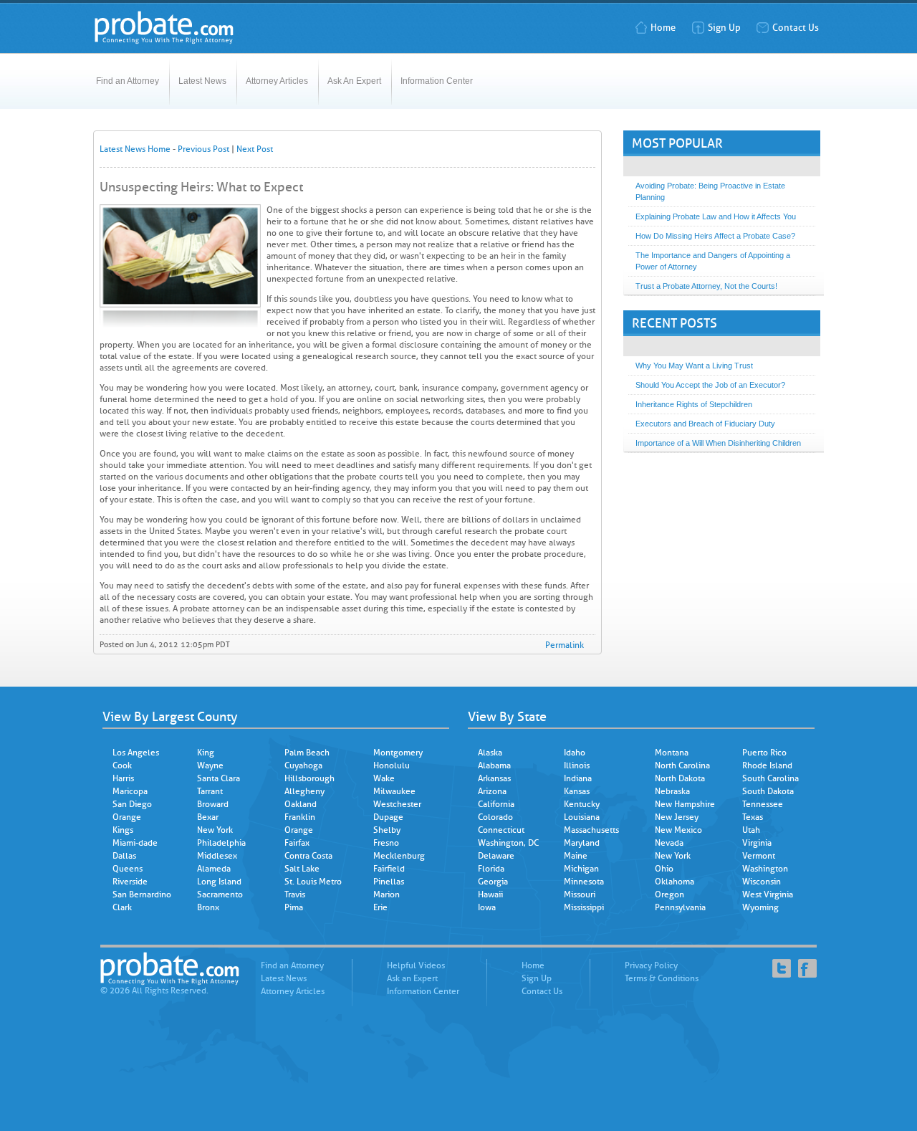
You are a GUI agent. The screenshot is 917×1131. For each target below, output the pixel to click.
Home (663, 27)
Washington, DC (508, 843)
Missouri (579, 894)
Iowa (487, 907)
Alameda (214, 869)
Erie (380, 907)
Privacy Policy (651, 965)
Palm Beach (307, 753)
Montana (671, 753)
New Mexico (678, 830)
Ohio (664, 869)
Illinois (577, 765)
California (496, 804)
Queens (127, 869)
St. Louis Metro (313, 882)
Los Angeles (135, 753)
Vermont (758, 856)
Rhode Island (767, 765)
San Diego (132, 804)
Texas (752, 817)
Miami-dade (135, 843)
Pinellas (388, 882)
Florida (491, 869)
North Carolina (682, 765)
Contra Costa (308, 856)
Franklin (299, 817)
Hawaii (490, 894)
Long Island (219, 882)
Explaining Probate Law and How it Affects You (715, 216)
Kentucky (582, 804)
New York (215, 830)
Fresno (386, 843)
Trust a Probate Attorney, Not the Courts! (706, 286)
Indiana (578, 778)
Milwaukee (394, 791)
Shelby (386, 830)
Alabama (494, 765)
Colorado (495, 817)
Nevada (669, 843)
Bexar (208, 817)
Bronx (208, 907)
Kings (122, 830)
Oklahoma (674, 882)
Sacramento (220, 894)
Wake (384, 778)
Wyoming (760, 907)
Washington (765, 869)
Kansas (577, 791)
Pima (293, 907)
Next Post (254, 149)
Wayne (210, 765)
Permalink (564, 645)
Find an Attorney (127, 81)
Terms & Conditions (661, 978)
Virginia (757, 843)
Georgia (493, 882)
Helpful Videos (416, 965)
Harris (123, 778)
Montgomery (398, 753)
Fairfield (389, 869)
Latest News (202, 81)
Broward (213, 804)
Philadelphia (221, 843)
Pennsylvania (680, 907)
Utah (751, 830)
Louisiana (582, 817)
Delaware (496, 856)
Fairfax (296, 843)
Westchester (397, 804)
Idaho (574, 753)
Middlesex (217, 856)
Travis (294, 894)
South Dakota (768, 791)
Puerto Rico (764, 753)
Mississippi (584, 907)
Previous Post (203, 149)
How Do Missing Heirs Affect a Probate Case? (715, 236)
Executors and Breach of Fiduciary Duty (705, 423)
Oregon (669, 894)
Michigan (581, 869)
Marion (386, 894)
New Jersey (676, 817)
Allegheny (304, 791)
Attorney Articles (277, 81)
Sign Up (724, 27)
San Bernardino (141, 894)
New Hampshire (685, 804)
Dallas (124, 856)
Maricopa (130, 791)
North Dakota (680, 778)
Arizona (492, 791)
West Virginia (767, 894)
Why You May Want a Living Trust (694, 365)
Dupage (388, 817)
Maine (575, 856)
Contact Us (795, 27)
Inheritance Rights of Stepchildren (693, 404)
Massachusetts (591, 830)
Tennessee (762, 804)
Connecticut (501, 830)
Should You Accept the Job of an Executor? (710, 385)
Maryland (582, 843)
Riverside (130, 882)
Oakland (300, 804)
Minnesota (584, 882)
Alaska (490, 753)
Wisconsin (761, 882)
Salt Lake (302, 869)
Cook (122, 765)
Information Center (436, 81)
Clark (122, 907)
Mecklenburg (399, 856)
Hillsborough (309, 778)
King (205, 753)
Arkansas (494, 778)
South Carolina (770, 778)
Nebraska (672, 791)
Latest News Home (135, 149)
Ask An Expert (354, 81)
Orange (126, 817)
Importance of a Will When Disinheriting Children (718, 443)
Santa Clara (218, 778)
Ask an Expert (412, 978)
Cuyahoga (303, 765)
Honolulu (391, 765)
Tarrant (210, 791)
